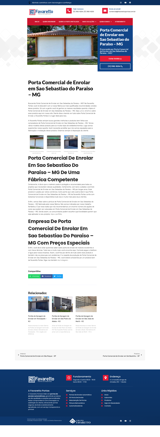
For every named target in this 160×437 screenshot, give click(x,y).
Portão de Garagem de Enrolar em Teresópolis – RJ (37, 318)
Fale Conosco (78, 9)
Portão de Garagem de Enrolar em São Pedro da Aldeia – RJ (61, 318)
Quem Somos (105, 22)
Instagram (64, 260)
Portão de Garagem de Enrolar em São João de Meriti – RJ (85, 318)
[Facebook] (130, 2)
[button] (34, 276)
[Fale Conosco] (69, 10)
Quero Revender (49, 22)
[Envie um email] (105, 10)
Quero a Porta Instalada (69, 22)
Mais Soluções (88, 22)
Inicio (37, 22)
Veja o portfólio (56, 214)
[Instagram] (120, 2)
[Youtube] (125, 2)
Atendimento (120, 22)
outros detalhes (85, 111)
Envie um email (114, 9)
